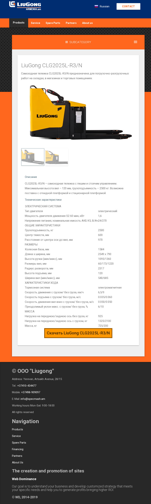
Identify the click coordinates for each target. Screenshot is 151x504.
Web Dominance (24, 479)
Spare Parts (53, 22)
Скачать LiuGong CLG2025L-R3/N (78, 333)
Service (35, 22)
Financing (17, 449)
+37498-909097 (30, 392)
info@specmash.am (33, 399)
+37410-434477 (26, 385)
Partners (71, 22)
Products (17, 429)
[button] (78, 42)
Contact (128, 6)
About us (87, 22)
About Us (17, 462)
